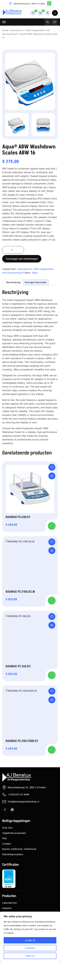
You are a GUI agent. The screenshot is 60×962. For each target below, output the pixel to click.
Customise (30, 948)
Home (5, 30)
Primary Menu (4, 22)
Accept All (30, 940)
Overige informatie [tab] (35, 282)
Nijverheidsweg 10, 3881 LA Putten (27, 787)
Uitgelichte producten (14, 833)
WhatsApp (49, 3)
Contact (6, 843)
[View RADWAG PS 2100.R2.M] (51, 550)
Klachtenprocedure (12, 854)
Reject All (30, 956)
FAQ (4, 838)
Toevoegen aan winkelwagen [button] (52, 526)
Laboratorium (17, 30)
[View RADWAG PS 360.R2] (51, 625)
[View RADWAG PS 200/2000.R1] (51, 699)
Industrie (7, 908)
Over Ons (7, 827)
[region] (30, 937)
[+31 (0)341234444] (47, 22)
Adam (35, 272)
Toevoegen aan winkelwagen (22, 258)
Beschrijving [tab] (13, 282)
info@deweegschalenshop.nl (23, 801)
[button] (51, 467)
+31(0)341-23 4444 (18, 794)
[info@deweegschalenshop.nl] (54, 22)
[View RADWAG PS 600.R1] (51, 475)
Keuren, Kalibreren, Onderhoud (19, 849)
